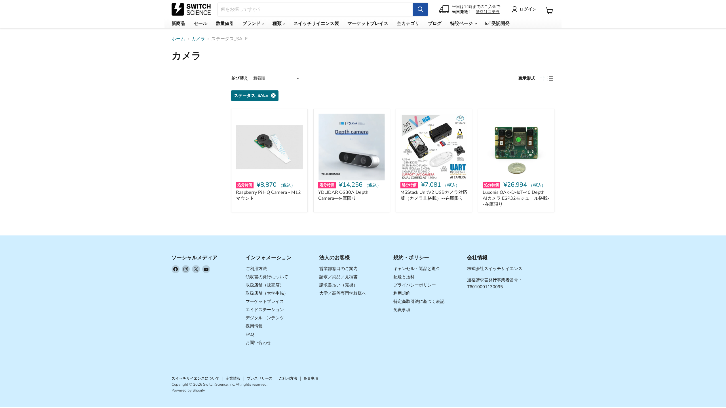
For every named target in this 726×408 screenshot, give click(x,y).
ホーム (178, 38)
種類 (278, 23)
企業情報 (233, 378)
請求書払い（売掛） (338, 285)
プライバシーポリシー (414, 285)
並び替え (239, 78)
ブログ (435, 23)
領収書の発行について (267, 277)
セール (200, 23)
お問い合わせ (258, 342)
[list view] (550, 78)
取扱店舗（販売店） (265, 285)
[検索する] (420, 9)
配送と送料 (404, 277)
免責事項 (401, 310)
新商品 (178, 23)
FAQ (250, 334)
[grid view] (542, 78)
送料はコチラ (488, 11)
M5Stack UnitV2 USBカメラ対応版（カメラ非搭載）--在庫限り (433, 195)
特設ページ (462, 23)
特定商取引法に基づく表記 (418, 301)
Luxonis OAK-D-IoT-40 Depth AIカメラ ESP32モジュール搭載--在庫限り (516, 198)
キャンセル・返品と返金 (416, 268)
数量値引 (225, 23)
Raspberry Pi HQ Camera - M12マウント (268, 195)
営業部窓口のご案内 (338, 268)
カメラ (198, 38)
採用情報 (254, 326)
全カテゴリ (408, 23)
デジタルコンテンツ (265, 318)
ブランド (252, 23)
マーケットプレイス (367, 23)
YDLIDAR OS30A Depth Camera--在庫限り (343, 195)
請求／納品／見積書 (338, 277)
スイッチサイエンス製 (316, 23)
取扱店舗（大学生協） (267, 293)
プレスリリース (260, 378)
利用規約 (401, 293)
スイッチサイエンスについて (196, 378)
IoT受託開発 (497, 23)
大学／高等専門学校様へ (342, 293)
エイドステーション (265, 310)
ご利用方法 (256, 268)
